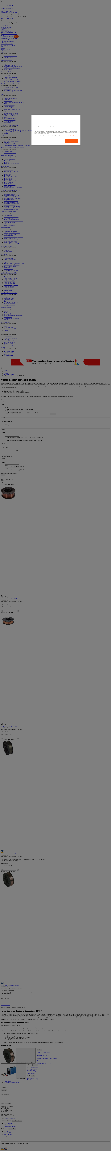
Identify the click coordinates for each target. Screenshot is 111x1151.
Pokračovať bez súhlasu (74, 122)
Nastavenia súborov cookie (40, 140)
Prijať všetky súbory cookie (71, 140)
